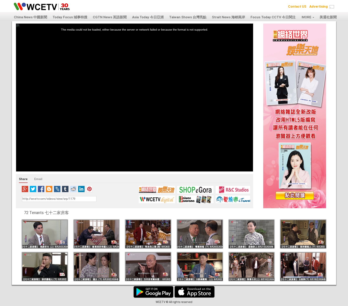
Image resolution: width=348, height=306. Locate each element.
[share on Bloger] (49, 189)
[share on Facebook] (41, 189)
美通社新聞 (328, 17)
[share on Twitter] (33, 189)
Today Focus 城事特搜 (70, 17)
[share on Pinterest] (89, 189)
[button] (331, 7)
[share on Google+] (25, 189)
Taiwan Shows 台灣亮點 (187, 17)
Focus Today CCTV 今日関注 (273, 17)
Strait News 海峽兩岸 (228, 17)
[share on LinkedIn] (81, 189)
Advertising (318, 6)
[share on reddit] (73, 189)
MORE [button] (307, 17)
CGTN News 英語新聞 (110, 17)
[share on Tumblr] (65, 189)
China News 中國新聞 (30, 17)
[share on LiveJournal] (57, 189)
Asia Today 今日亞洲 (148, 17)
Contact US (297, 6)
